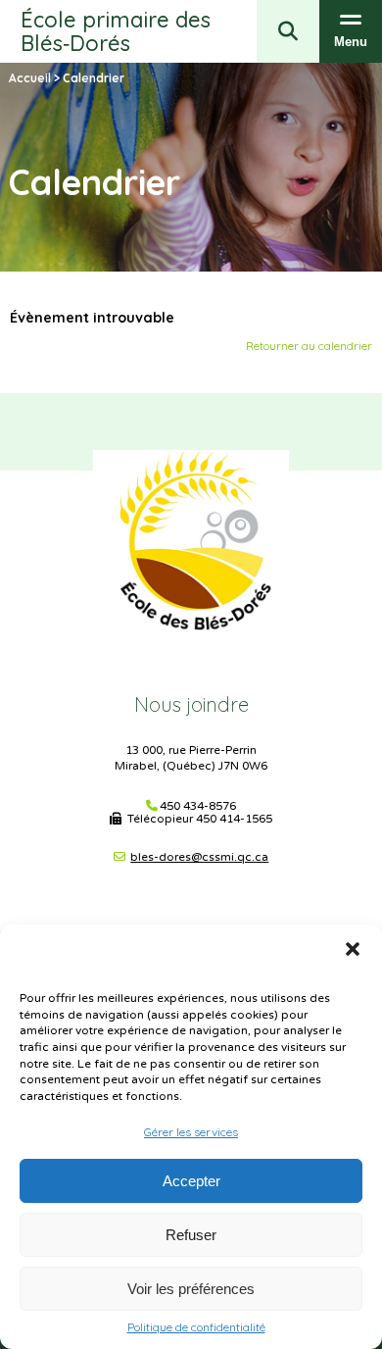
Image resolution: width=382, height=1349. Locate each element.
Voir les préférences (191, 1288)
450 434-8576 (198, 806)
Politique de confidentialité (196, 1327)
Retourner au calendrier (309, 345)
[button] (352, 949)
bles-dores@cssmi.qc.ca (199, 857)
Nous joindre (191, 704)
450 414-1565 (234, 818)
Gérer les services (191, 1131)
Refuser (191, 1234)
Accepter (191, 1181)
